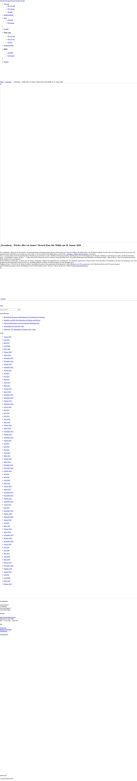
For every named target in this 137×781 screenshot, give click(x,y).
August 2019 (7, 544)
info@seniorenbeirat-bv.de (80, 266)
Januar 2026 (7, 355)
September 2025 (8, 367)
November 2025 (8, 361)
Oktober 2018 (8, 569)
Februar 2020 (8, 529)
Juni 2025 (7, 376)
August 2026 (7, 337)
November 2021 (8, 495)
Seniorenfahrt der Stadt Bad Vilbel (14, 326)
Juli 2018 (6, 575)
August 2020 (7, 520)
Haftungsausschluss (6, 629)
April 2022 (7, 480)
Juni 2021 (7, 508)
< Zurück (2, 299)
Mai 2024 (6, 416)
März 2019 (7, 559)
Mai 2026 (6, 343)
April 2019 (7, 556)
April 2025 (7, 382)
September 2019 (8, 541)
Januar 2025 (7, 392)
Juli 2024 (6, 410)
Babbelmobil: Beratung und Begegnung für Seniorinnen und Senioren (24, 317)
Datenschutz (3, 631)
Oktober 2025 (8, 364)
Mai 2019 (6, 553)
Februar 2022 (8, 486)
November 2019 (8, 535)
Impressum (3, 628)
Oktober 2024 (8, 401)
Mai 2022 (6, 477)
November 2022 (8, 468)
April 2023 (7, 453)
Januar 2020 (7, 532)
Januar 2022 (7, 489)
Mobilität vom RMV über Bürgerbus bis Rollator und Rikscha (22, 320)
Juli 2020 (6, 523)
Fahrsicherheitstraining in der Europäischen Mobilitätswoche (21, 323)
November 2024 (8, 398)
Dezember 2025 (8, 358)
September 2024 (8, 404)
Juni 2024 (7, 413)
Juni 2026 (7, 340)
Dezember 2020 (8, 511)
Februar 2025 (8, 389)
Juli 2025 (6, 373)
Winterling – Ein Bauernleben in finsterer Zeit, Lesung (20, 329)
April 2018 (7, 578)
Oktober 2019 (8, 538)
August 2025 (7, 370)
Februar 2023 (8, 459)
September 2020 (8, 517)
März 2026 (7, 349)
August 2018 (7, 572)
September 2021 (8, 501)
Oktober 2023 (8, 434)
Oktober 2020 (8, 514)
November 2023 (8, 431)
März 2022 (7, 483)
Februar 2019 (8, 562)
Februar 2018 (8, 584)
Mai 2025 (6, 379)
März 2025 (7, 385)
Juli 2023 (6, 443)
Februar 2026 (8, 352)
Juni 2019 (7, 550)
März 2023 (7, 456)
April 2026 (7, 346)
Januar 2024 (7, 428)
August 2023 (7, 440)
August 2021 (7, 505)
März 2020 (7, 526)
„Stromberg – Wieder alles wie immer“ (77, 254)
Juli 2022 (6, 474)
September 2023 (8, 437)
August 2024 (7, 407)
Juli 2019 (6, 547)
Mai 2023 (6, 450)
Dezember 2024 (8, 395)
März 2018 (7, 581)
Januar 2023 (7, 462)
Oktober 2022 (8, 471)
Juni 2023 (7, 447)
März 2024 (7, 422)
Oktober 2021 (8, 498)
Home (2, 82)
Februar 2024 (8, 425)
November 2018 (8, 566)
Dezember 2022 (8, 465)
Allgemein (8, 82)
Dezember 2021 (8, 492)
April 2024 (7, 419)
